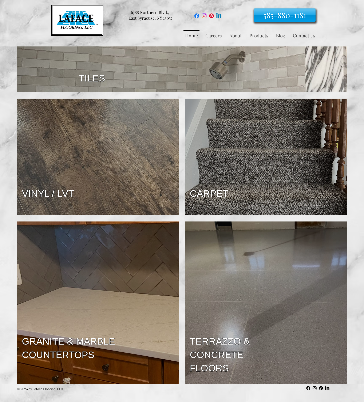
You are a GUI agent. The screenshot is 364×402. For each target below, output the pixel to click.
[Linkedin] (219, 16)
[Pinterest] (211, 16)
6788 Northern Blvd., (150, 12)
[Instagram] (204, 16)
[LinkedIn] (327, 388)
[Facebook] (197, 16)
